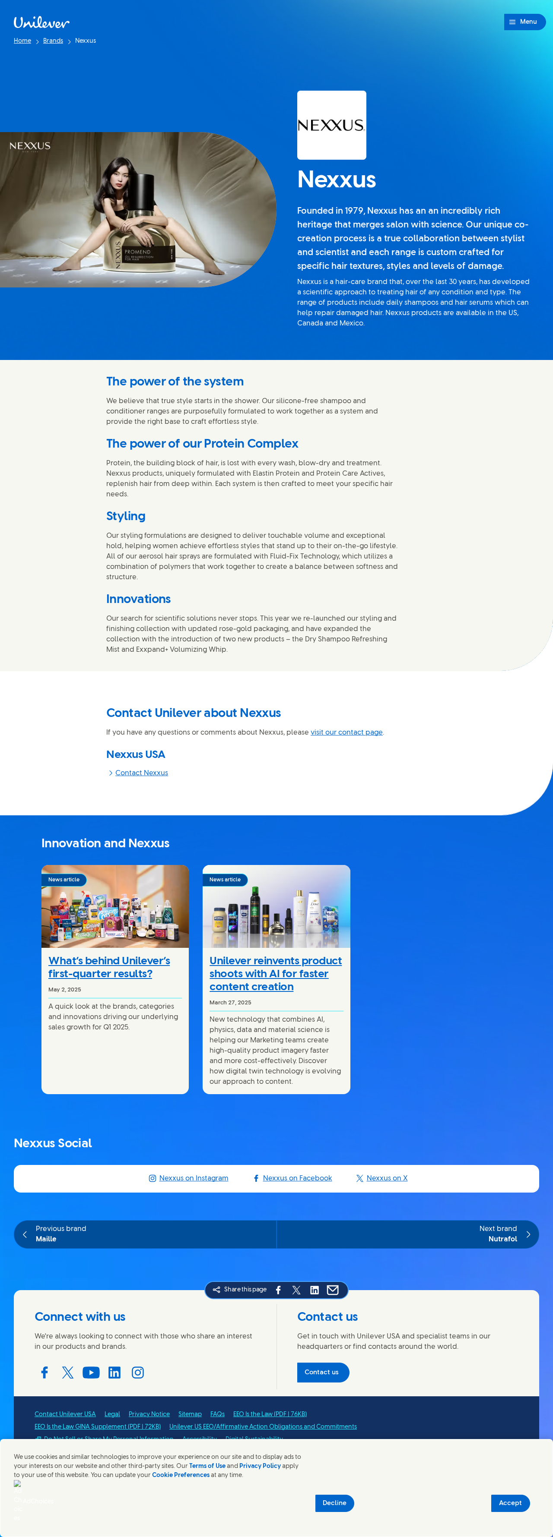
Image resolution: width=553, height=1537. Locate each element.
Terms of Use (207, 1466)
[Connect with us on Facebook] (44, 1372)
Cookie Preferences (181, 1475)
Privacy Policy (260, 1466)
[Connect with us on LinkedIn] (114, 1372)
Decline (334, 1503)
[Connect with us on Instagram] (137, 1372)
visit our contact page (347, 732)
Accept (510, 1503)
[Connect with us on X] (67, 1372)
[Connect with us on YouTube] (91, 1372)
